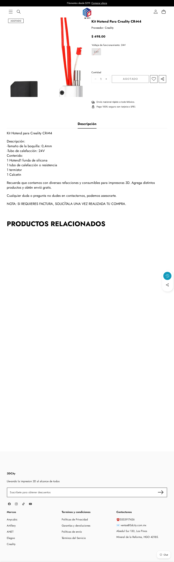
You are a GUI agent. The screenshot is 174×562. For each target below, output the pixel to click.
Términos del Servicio (74, 538)
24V (97, 52)
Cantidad (96, 72)
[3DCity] (87, 11)
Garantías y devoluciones (76, 526)
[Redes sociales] (167, 285)
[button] (163, 11)
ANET (10, 532)
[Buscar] (18, 11)
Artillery (11, 526)
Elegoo (11, 538)
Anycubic (12, 519)
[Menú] (10, 11)
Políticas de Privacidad (75, 519)
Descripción (87, 123)
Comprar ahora (99, 3)
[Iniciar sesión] (155, 11)
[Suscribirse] (161, 492)
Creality (109, 28)
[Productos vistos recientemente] (167, 276)
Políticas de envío (72, 532)
